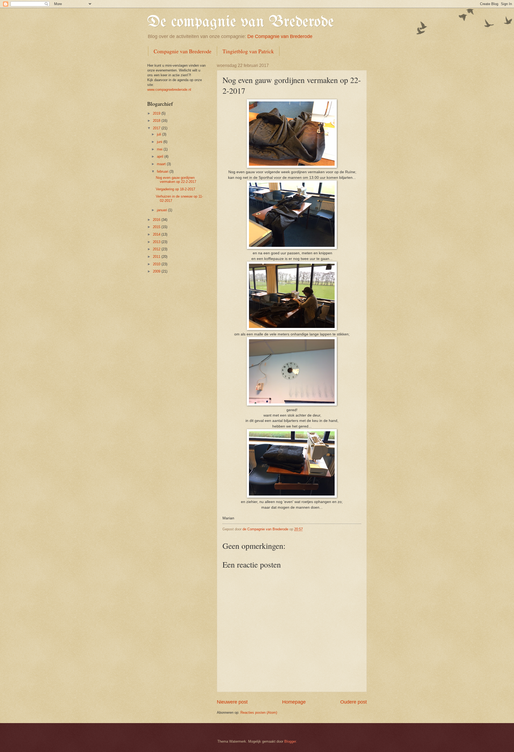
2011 (157, 257)
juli (159, 134)
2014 (157, 234)
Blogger (290, 741)
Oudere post (353, 702)
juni (160, 142)
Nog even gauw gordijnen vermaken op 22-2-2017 (176, 180)
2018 (157, 121)
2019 (157, 113)
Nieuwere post (232, 702)
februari (163, 171)
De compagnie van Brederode (240, 22)
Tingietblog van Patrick (248, 51)
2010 (157, 264)
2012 (157, 249)
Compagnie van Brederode (182, 51)
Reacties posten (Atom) (258, 713)
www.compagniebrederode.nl (169, 90)
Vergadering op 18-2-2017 (175, 189)
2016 (157, 220)
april (160, 156)
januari (162, 210)
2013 (157, 242)
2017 (157, 128)
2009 (157, 271)
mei (160, 149)
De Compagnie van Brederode (279, 36)
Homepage (294, 702)
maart (162, 164)
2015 (157, 227)
